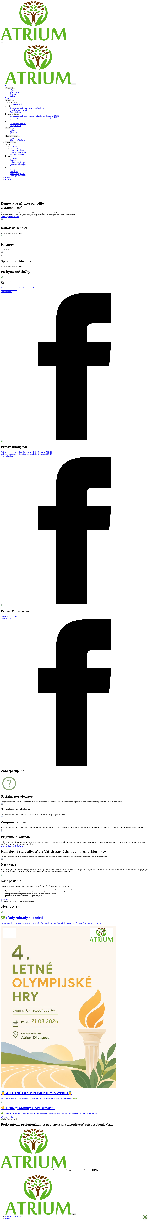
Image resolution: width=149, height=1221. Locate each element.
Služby (8, 100)
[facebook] (74, 439)
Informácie (9, 142)
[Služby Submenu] (13, 100)
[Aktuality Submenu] (14, 88)
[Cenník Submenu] (13, 128)
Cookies (8, 1218)
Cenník (8, 128)
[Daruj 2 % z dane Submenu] (19, 136)
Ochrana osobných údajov (14, 1216)
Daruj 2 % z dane (11, 136)
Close (74, 84)
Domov (7, 86)
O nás (7, 98)
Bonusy (8, 178)
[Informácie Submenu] (15, 142)
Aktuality (9, 88)
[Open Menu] (2, 42)
